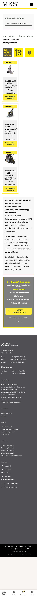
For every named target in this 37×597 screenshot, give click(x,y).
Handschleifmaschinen (9, 389)
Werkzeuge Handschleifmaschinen (13, 392)
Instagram (8, 469)
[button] (3, 593)
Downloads (5, 434)
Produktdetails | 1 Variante (10, 97)
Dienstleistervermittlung (9, 429)
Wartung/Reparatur (8, 432)
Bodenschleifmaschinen (9, 384)
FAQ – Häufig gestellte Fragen (11, 455)
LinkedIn (8, 476)
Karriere (4, 416)
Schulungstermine (7, 448)
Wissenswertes (6, 413)
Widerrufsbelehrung (19, 551)
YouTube (7, 473)
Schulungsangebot (7, 445)
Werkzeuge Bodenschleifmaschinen (13, 387)
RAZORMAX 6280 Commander (11, 129)
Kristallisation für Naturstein (11, 402)
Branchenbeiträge (7, 453)
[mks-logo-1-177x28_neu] (9, 344)
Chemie (3, 400)
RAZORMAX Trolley (10, 84)
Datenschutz (20, 549)
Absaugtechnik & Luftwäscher (11, 397)
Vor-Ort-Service (6, 427)
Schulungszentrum (7, 450)
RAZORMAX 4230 (10, 175)
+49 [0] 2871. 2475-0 (17, 357)
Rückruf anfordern (11, 483)
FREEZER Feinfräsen (8, 394)
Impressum (11, 549)
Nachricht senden (11, 487)
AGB (27, 549)
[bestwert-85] (7, 49)
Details (10, 68)
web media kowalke (24, 554)
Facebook (8, 466)
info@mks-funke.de (17, 362)
